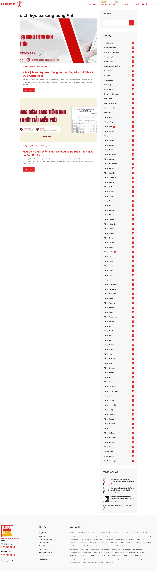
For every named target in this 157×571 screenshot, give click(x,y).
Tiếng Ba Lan (109, 145)
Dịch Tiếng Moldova (140, 545)
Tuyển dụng (108, 451)
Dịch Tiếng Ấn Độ (105, 555)
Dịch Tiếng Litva (140, 539)
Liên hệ (144, 4)
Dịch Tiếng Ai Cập (109, 562)
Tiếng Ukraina (109, 419)
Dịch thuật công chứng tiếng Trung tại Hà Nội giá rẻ (118, 506)
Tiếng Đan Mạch (110, 437)
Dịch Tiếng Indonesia (86, 552)
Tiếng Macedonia (110, 289)
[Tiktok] (8, 561)
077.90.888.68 (8, 555)
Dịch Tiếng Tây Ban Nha (146, 532)
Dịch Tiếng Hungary (96, 536)
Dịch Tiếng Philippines (74, 552)
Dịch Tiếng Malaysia (130, 552)
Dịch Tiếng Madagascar (75, 562)
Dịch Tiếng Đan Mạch (74, 539)
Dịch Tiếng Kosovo (84, 555)
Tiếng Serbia (108, 382)
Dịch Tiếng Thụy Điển (118, 545)
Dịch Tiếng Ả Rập (141, 552)
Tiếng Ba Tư (108, 150)
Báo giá (103, 3)
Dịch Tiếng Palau (121, 559)
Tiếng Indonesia (109, 224)
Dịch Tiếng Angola (130, 545)
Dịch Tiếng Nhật (95, 532)
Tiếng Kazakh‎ (109, 233)
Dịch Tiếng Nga (126, 532)
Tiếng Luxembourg (111, 284)
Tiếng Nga (107, 335)
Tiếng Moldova (109, 307)
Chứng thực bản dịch (111, 52)
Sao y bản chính (110, 108)
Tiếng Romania (109, 368)
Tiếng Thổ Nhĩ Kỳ (110, 400)
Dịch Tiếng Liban (93, 542)
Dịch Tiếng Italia (86, 536)
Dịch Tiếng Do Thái (95, 549)
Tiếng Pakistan (109, 345)
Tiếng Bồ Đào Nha (110, 164)
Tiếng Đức (108, 447)
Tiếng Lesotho (109, 266)
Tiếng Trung (108, 410)
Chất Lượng (108, 43)
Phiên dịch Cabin (110, 103)
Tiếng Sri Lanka (109, 386)
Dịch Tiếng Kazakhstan (85, 559)
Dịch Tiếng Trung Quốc (84, 532)
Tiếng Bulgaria (109, 173)
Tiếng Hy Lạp (109, 215)
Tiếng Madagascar (110, 294)
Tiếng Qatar (108, 363)
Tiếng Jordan (109, 228)
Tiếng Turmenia (109, 414)
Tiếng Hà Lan (109, 201)
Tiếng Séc (107, 377)
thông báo (107, 112)
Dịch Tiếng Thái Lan (98, 552)
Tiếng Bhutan (109, 159)
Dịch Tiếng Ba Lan (130, 539)
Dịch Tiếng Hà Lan (120, 539)
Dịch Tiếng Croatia (99, 562)
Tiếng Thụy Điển (110, 405)
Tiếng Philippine (110, 359)
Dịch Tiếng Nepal (84, 549)
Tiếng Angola (109, 131)
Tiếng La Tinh (110, 252)
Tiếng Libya (108, 275)
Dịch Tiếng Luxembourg (110, 559)
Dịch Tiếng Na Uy (113, 542)
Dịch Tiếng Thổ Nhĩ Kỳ (86, 545)
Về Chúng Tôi (135, 4)
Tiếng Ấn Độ (109, 126)
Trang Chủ (93, 4)
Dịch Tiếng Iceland (129, 536)
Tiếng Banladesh (110, 154)
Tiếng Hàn (107, 205)
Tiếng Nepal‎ (108, 331)
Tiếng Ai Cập (108, 122)
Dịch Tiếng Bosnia (116, 549)
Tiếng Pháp (108, 354)
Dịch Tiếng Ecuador (128, 555)
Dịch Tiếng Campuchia (119, 552)
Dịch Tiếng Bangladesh (125, 542)
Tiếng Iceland (109, 219)
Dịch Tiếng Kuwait (74, 559)
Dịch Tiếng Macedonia (116, 555)
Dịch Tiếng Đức (135, 532)
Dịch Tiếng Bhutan (139, 555)
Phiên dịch (108, 98)
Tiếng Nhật (108, 340)
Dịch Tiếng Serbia (108, 545)
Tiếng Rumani (109, 372)
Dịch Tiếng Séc (149, 536)
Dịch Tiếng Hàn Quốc (105, 532)
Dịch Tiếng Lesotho (126, 549)
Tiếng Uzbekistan (110, 423)
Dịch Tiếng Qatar (131, 559)
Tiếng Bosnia (109, 168)
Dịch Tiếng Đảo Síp (147, 542)
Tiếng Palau (108, 349)
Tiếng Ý (107, 428)
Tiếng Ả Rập (108, 117)
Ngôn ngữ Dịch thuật (32, 66)
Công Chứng (108, 61)
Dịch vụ (107, 75)
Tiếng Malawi (108, 298)
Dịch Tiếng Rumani (74, 549)
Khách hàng (108, 89)
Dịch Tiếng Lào (108, 552)
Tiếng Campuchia (110, 177)
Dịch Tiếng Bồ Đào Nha (75, 536)
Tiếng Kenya (108, 238)
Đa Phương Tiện (110, 461)
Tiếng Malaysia (109, 303)
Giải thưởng (108, 80)
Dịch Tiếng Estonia (105, 549)
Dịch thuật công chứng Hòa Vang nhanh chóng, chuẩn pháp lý (122, 489)
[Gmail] (12, 561)
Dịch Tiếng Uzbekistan (97, 559)
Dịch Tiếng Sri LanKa (98, 539)
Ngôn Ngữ (124, 4)
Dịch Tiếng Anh (73, 532)
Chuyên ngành (109, 57)
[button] (153, 4)
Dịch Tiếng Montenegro (88, 562)
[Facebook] (3, 561)
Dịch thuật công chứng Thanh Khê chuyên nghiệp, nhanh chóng (122, 497)
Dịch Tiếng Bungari (107, 536)
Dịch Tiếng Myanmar (137, 549)
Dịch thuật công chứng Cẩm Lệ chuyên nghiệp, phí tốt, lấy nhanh (122, 480)
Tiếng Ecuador (109, 191)
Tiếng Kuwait (108, 247)
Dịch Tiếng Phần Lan (86, 539)
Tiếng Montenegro (110, 317)
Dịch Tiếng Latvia (74, 542)
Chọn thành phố (110, 47)
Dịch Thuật (108, 71)
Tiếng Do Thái (109, 187)
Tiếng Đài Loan (109, 433)
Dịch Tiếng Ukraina (139, 536)
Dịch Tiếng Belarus (137, 542)
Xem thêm (28, 90)
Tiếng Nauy (108, 326)
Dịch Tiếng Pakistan (74, 545)
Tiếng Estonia (109, 196)
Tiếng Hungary (109, 210)
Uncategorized (109, 456)
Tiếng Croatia (109, 182)
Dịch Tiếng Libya (83, 542)
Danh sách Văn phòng (112, 66)
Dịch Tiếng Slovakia (118, 536)
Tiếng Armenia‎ (109, 140)
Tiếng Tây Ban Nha (111, 391)
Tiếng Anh (46, 66)
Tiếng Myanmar (109, 321)
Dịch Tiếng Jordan (103, 542)
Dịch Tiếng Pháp (116, 532)
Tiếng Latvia (108, 261)
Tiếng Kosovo (109, 242)
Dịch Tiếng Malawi (74, 555)
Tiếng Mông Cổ (109, 312)
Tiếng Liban (108, 270)
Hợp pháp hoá (109, 85)
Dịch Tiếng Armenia (95, 555)
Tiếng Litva (108, 280)
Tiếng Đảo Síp (109, 442)
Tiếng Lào (107, 256)
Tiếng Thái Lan (109, 396)
